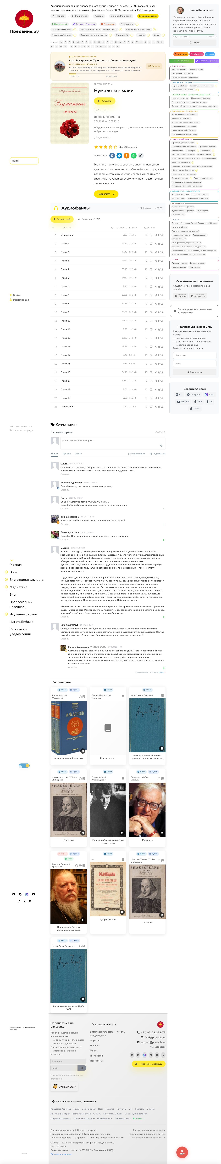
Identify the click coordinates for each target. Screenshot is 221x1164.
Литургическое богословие (183, 154)
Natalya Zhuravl (99, 646)
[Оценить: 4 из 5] (110, 147)
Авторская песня (200, 235)
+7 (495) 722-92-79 (153, 1032)
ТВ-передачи (202, 210)
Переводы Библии (179, 86)
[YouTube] (33, 894)
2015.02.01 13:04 (78, 547)
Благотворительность (27, 579)
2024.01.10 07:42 (76, 463)
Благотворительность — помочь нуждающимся (107, 1033)
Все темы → (139, 1118)
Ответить (65, 474)
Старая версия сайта (22, 426)
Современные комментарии (183, 90)
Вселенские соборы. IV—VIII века (185, 122)
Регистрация (21, 299)
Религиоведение (209, 158)
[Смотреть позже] (151, 235)
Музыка (141, 35)
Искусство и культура (181, 162)
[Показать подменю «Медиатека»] (6, 586)
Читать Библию (21, 621)
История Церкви (204, 154)
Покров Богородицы (60, 1118)
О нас (14, 572)
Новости (94, 1045)
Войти (17, 295)
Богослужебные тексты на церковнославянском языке (194, 106)
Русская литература (180, 194)
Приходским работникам (182, 73)
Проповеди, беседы (207, 146)
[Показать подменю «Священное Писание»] (74, 29)
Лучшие (67, 453)
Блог (13, 594)
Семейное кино (178, 215)
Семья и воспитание (180, 178)
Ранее (79, 453)
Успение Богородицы (84, 1118)
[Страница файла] (159, 235)
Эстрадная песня (179, 239)
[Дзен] (25, 901)
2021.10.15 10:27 (76, 498)
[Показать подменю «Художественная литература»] (110, 35)
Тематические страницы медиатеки (76, 1101)
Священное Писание (61, 29)
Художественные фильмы (183, 210)
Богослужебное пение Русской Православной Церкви (194, 223)
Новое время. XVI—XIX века (184, 130)
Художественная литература (94, 35)
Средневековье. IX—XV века (184, 126)
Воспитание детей (81, 1113)
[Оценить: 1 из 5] (96, 147)
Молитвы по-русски (180, 98)
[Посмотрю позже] (82, 689)
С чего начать (127, 24)
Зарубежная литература (198, 198)
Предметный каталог (61, 35)
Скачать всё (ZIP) (91, 219)
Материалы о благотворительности (186, 182)
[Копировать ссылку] (141, 155)
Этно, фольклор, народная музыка (186, 243)
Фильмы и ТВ (122, 35)
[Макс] (27, 894)
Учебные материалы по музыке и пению (188, 254)
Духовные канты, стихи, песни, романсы (188, 247)
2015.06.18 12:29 (87, 532)
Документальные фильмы (183, 207)
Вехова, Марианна (107, 117)
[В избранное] (97, 110)
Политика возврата (60, 1137)
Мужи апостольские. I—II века (184, 114)
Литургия (121, 1108)
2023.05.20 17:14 (90, 482)
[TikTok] (19, 901)
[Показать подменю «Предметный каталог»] (74, 35)
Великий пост (89, 1108)
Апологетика (177, 150)
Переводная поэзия (200, 194)
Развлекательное (197, 263)
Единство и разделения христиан (185, 158)
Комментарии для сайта (150, 672)
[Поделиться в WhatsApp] (134, 155)
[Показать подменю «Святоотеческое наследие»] (154, 29)
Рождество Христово (60, 1108)
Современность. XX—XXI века (184, 134)
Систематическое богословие (184, 146)
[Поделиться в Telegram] (119, 155)
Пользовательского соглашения (148, 1137)
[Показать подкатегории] (216, 86)
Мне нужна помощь (151, 1063)
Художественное (179, 267)
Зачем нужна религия (136, 1113)
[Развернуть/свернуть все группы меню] (12, 560)
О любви (151, 1108)
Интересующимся (179, 69)
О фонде (94, 1040)
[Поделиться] (156, 235)
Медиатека (18, 587)
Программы (96, 1060)
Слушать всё (63, 219)
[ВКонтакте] (13, 894)
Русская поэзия (178, 198)
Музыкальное (194, 267)
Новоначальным (196, 69)
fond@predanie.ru (155, 1037)
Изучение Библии (23, 614)
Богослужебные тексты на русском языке (189, 102)
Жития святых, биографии (183, 170)
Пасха (76, 1108)
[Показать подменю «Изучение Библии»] (6, 614)
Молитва (109, 1108)
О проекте (80, 1137)
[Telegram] (20, 894)
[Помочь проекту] (182, 1152)
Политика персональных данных (106, 1137)
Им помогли (96, 1055)
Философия (190, 150)
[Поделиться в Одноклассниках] (126, 155)
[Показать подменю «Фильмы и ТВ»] (131, 35)
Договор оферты (86, 1130)
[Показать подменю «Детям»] (163, 35)
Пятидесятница (123, 1118)
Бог (131, 1108)
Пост (100, 1108)
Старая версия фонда (23, 430)
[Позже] (105, 110)
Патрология (205, 150)
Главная (16, 564)
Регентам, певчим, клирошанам (185, 77)
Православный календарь (21, 604)
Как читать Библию (112, 1113)
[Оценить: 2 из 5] (101, 147)
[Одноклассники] (30, 901)
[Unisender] (64, 1086)
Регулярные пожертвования (65, 1134)
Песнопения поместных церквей (185, 231)
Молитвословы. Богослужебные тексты (99, 29)
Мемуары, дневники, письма (184, 174)
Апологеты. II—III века (181, 118)
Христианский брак (60, 1113)
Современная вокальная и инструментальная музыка (194, 250)
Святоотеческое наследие (138, 29)
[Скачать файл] (162, 235)
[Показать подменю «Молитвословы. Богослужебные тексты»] (120, 29)
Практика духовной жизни (183, 142)
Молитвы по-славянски (200, 98)
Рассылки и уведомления (20, 631)
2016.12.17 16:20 (87, 516)
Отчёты (94, 1050)
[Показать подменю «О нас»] (6, 572)
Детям (157, 35)
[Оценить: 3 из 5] (105, 147)
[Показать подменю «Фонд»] (6, 579)
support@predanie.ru (153, 1044)
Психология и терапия (203, 178)
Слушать (106, 100)
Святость (139, 1108)
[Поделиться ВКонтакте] (112, 155)
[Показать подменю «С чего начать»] (136, 24)
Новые (54, 453)
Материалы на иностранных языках (187, 186)
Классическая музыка (181, 235)
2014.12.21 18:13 (86, 624)
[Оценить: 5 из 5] (115, 147)
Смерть (97, 1113)
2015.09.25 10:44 (115, 646)
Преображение (104, 1118)
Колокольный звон (179, 227)
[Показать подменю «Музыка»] (148, 35)
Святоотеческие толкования (201, 86)
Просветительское (179, 263)
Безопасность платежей (97, 1134)
